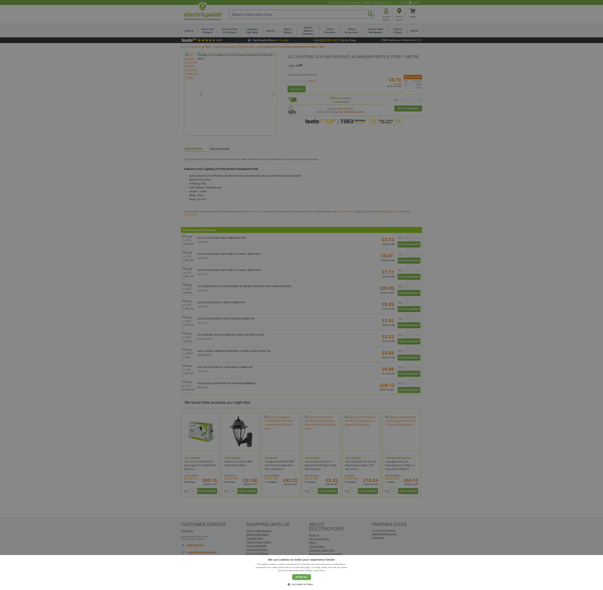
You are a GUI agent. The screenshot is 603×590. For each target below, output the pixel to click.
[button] (301, 584)
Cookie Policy (319, 570)
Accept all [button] (301, 577)
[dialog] (301, 572)
